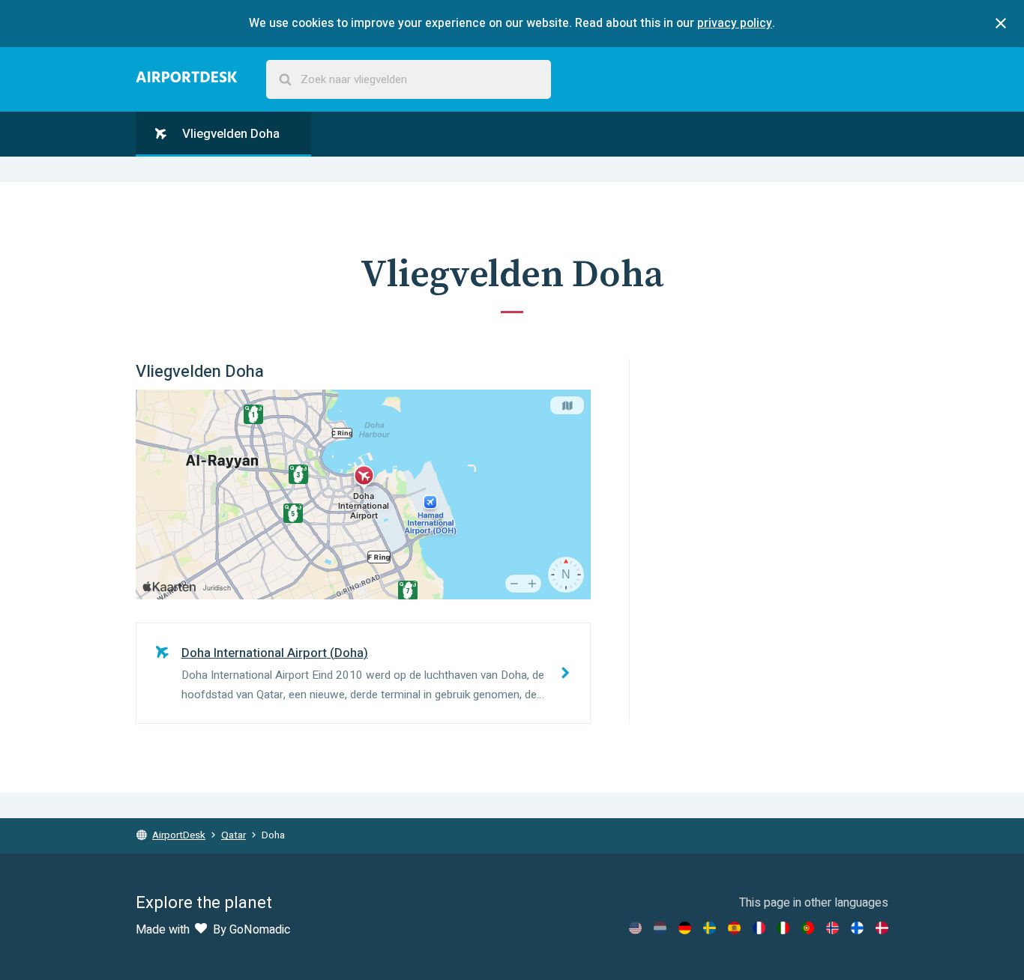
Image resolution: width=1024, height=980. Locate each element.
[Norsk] (832, 928)
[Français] (759, 928)
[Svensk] (709, 928)
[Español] (734, 928)
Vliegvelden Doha (229, 133)
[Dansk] (882, 928)
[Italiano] (783, 928)
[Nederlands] (660, 928)
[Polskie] (807, 928)
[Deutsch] (684, 928)
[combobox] (408, 80)
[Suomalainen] (857, 928)
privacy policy (734, 23)
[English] (635, 928)
